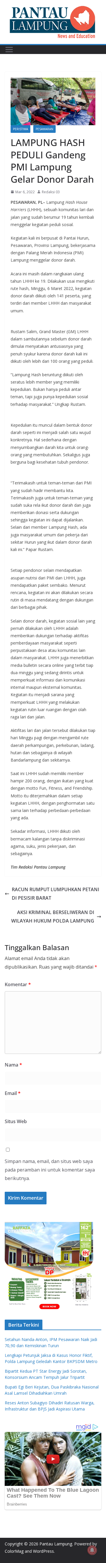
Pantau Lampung (55, 1544)
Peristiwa (20, 129)
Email (13, 1093)
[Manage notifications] (92, 1550)
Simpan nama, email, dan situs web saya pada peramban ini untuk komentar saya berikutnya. (50, 1169)
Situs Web (16, 1121)
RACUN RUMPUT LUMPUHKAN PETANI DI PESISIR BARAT (55, 893)
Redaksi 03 (51, 191)
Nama (13, 1065)
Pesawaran (44, 129)
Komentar (18, 984)
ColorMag (14, 1551)
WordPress (43, 1551)
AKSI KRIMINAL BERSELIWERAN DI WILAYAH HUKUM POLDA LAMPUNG (52, 916)
